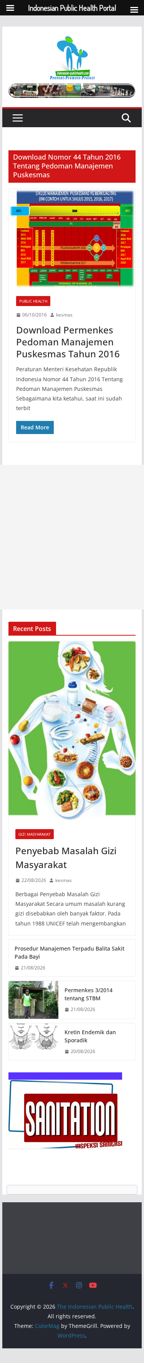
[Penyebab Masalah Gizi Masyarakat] (72, 731)
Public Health (33, 301)
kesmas (64, 314)
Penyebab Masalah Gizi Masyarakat (65, 857)
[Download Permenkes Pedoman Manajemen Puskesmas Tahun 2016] (72, 239)
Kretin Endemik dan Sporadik (90, 1036)
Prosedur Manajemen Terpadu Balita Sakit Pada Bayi (69, 952)
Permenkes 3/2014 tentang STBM (89, 994)
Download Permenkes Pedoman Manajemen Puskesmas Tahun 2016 (68, 341)
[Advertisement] (72, 537)
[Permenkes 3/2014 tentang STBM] (33, 1000)
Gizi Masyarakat (34, 834)
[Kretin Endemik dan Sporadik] (33, 1041)
